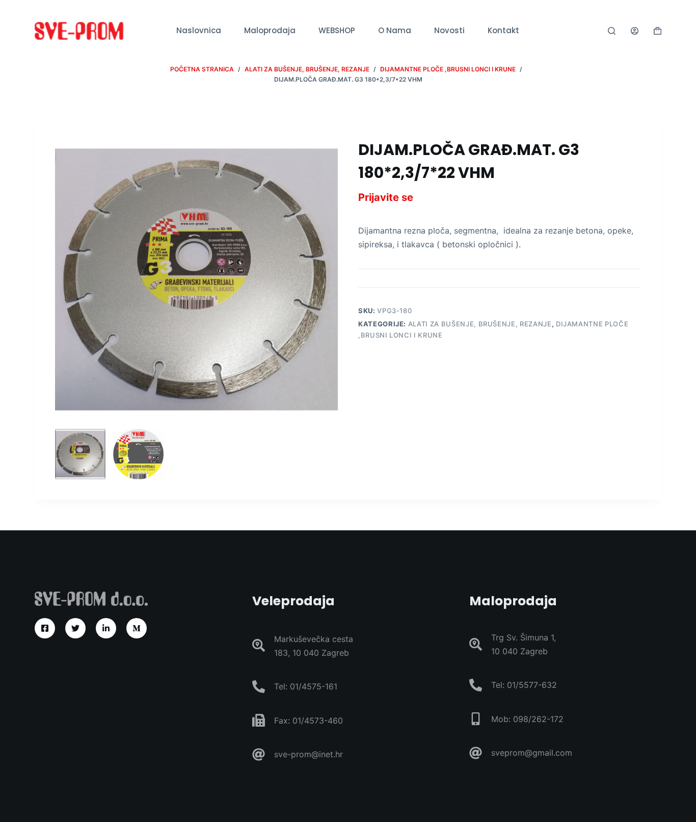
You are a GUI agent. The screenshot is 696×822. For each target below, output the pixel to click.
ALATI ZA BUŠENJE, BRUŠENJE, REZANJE (480, 324)
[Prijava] (634, 31)
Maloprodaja (270, 30)
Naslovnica (198, 30)
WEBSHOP (336, 30)
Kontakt (503, 30)
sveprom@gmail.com (531, 753)
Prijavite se (385, 197)
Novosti (449, 30)
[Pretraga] (611, 31)
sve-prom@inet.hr (308, 754)
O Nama (394, 30)
